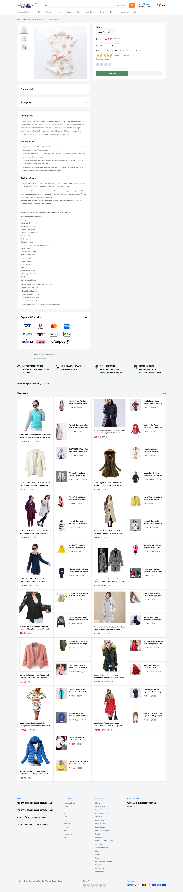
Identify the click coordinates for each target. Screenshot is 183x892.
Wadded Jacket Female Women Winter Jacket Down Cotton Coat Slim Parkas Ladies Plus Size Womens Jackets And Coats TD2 (33, 580)
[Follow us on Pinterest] (92, 885)
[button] (146, 73)
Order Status (100, 827)
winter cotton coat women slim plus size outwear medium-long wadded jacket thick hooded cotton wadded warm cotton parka (79, 594)
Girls (78, 12)
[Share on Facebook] (97, 64)
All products (27, 19)
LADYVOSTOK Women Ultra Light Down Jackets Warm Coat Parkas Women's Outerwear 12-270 (78, 450)
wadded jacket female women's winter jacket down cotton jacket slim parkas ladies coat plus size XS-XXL (153, 522)
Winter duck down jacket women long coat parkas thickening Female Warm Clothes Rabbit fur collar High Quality (109, 431)
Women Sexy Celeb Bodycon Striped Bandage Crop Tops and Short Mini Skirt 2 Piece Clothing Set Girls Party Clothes (34, 724)
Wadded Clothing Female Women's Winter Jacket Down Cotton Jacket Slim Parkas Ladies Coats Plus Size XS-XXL (78, 474)
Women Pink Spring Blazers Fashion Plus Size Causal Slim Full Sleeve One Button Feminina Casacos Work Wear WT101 (153, 546)
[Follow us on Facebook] (84, 885)
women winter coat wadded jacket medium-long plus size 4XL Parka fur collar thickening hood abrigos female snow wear (109, 676)
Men (59, 12)
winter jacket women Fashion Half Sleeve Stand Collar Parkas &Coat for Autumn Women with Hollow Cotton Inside (79, 714)
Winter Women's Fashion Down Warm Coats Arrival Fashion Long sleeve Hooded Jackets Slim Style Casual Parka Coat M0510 (109, 628)
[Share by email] (109, 64)
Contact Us (99, 834)
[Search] (132, 5)
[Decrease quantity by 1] (107, 46)
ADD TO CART (112, 73)
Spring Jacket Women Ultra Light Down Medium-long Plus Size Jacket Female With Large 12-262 (153, 690)
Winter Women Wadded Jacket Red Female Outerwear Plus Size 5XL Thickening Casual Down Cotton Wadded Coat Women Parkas (153, 666)
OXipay (97, 854)
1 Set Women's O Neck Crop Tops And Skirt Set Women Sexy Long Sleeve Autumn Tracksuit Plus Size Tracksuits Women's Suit (78, 570)
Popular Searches (101, 813)
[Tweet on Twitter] (105, 64)
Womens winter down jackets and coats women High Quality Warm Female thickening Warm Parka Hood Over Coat (152, 618)
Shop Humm (99, 872)
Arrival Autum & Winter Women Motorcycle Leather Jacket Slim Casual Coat (153, 570)
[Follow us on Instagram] (88, 885)
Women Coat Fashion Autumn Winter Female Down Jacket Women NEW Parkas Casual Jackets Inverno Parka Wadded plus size (78, 738)
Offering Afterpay (101, 806)
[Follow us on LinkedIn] (104, 885)
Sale (135, 12)
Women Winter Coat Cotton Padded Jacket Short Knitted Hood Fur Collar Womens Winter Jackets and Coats (79, 762)
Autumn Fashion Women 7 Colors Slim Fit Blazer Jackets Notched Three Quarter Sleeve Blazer (34, 484)
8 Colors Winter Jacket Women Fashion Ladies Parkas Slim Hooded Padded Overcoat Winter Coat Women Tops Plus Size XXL (79, 546)
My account (143, 6)
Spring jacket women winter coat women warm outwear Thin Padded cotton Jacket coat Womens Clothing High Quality (79, 426)
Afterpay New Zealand (103, 861)
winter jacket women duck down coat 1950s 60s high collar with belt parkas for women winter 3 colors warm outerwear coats (79, 642)
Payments (99, 837)
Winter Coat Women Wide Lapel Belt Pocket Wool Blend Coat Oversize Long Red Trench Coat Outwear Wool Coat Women (108, 532)
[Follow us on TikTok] (100, 885)
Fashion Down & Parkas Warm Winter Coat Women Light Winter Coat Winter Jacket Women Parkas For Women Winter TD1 (152, 474)
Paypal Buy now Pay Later (104, 810)
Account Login (100, 823)
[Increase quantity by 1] (118, 46)
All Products (99, 820)
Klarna (97, 803)
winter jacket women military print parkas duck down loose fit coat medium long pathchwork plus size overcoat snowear (78, 522)
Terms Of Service (101, 847)
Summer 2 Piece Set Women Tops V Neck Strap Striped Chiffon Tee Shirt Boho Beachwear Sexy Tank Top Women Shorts (153, 714)
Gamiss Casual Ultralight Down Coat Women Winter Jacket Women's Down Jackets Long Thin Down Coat (78, 402)
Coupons (98, 865)
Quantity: (99, 46)
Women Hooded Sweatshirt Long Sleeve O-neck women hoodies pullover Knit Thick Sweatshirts (79, 618)
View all (163, 393)
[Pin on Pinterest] (101, 64)
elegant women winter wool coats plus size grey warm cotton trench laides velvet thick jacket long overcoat (109, 580)
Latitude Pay (100, 868)
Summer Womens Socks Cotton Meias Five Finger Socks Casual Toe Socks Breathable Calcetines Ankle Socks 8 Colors (153, 594)
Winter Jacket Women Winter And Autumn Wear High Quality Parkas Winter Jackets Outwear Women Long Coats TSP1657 (78, 666)
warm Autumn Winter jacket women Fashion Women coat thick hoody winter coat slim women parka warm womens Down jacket (108, 724)
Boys (69, 12)
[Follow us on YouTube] (96, 885)
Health (37, 12)
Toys (111, 12)
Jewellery (90, 12)
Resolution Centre (102, 830)
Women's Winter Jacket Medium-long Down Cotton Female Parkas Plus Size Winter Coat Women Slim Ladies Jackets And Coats (78, 690)
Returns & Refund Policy (104, 841)
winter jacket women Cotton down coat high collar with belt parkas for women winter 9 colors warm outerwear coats (153, 642)
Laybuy (98, 858)
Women (49, 12)
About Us (98, 817)
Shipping (98, 844)
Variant (99, 27)
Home (102, 12)
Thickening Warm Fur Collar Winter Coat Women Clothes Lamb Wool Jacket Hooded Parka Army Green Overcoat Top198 (109, 484)
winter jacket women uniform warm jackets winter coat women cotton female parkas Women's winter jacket (35, 436)
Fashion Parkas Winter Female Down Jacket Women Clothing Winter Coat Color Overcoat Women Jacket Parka (35, 772)
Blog (97, 851)
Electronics (123, 12)
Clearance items (23, 12)
